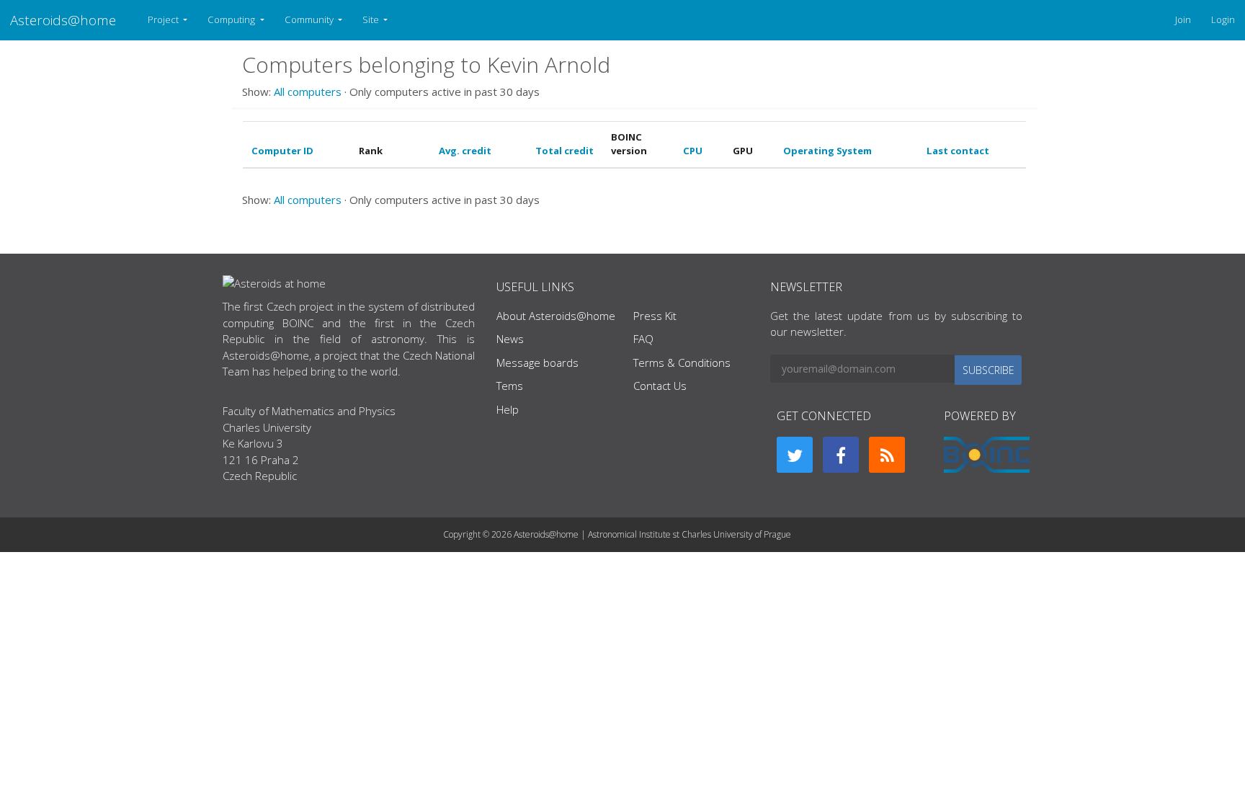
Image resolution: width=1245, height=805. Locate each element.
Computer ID (282, 150)
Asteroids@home (63, 20)
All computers (308, 91)
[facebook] (841, 455)
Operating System (827, 150)
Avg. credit (465, 150)
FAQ (643, 339)
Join (1183, 19)
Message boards (537, 362)
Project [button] (164, 19)
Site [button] (371, 19)
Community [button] (310, 19)
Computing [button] (232, 19)
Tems (509, 385)
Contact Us (660, 385)
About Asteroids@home (555, 315)
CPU (692, 150)
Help (507, 409)
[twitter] (795, 455)
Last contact (958, 150)
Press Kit (655, 315)
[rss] (887, 455)
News (510, 339)
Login (1223, 19)
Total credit (564, 150)
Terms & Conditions (682, 362)
